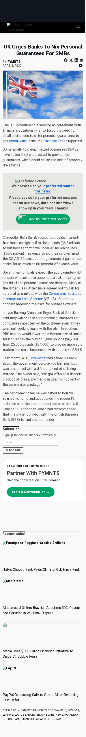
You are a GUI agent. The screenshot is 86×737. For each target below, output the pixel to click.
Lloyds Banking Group (30, 714)
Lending (8, 714)
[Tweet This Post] (71, 60)
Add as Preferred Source (48, 219)
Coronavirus (57, 710)
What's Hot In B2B (48, 719)
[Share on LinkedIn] (76, 60)
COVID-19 (73, 710)
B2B (23, 710)
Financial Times (55, 141)
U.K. (32, 719)
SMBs (25, 719)
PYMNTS (13, 61)
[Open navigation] (78, 27)
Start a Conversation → (31, 492)
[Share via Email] (81, 60)
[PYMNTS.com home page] (22, 27)
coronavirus (18, 141)
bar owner (39, 358)
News (59, 714)
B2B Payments (37, 710)
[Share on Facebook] (66, 60)
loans (50, 714)
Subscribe (13, 450)
